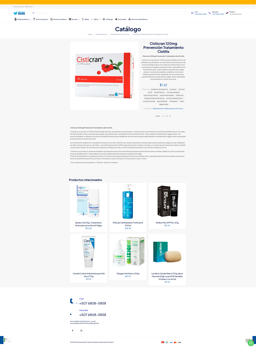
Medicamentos (101, 34)
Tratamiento (173, 101)
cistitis (150, 92)
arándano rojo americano (159, 89)
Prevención (180, 95)
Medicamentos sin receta (120, 34)
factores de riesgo (173, 92)
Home (90, 34)
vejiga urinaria (163, 104)
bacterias (173, 89)
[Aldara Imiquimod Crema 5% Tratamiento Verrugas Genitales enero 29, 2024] (6, 340)
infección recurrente (151, 95)
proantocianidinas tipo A (174, 98)
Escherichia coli (159, 92)
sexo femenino (162, 101)
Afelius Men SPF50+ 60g (167, 222)
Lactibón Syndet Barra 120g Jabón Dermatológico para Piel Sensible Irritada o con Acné (167, 276)
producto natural (149, 101)
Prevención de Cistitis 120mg (154, 98)
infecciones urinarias (167, 95)
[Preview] (104, 190)
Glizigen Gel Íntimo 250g (128, 273)
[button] (251, 343)
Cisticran (182, 89)
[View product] (104, 186)
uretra (182, 101)
